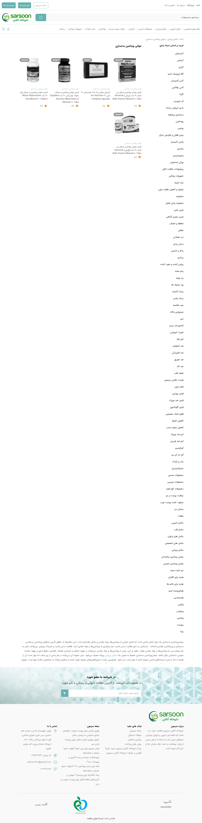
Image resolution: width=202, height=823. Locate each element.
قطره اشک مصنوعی (175, 414)
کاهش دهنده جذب (175, 427)
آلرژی (181, 67)
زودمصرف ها (8, 5)
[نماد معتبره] (41, 805)
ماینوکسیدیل (178, 468)
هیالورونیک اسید (176, 591)
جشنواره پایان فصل (175, 203)
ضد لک (180, 366)
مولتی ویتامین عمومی (173, 563)
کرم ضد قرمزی (177, 441)
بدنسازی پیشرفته (176, 115)
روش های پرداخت (133, 744)
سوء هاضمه (178, 305)
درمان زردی (178, 244)
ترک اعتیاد (179, 183)
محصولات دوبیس (175, 482)
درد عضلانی (178, 237)
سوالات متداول (134, 735)
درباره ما (181, 5)
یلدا (182, 631)
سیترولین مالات (177, 312)
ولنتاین (180, 618)
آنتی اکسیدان (177, 81)
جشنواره (180, 196)
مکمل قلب (179, 529)
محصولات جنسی (145, 29)
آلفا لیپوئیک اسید (176, 74)
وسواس (180, 611)
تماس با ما (170, 5)
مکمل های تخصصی (192, 29)
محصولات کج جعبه (175, 489)
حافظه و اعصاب (176, 223)
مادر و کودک (90, 29)
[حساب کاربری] (8, 29)
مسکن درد (179, 509)
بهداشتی (102, 29)
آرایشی (132, 29)
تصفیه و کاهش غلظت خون (171, 189)
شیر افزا (180, 339)
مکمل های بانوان (176, 536)
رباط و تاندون (177, 251)
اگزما (181, 94)
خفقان (181, 230)
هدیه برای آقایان (176, 577)
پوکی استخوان (177, 162)
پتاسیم (180, 149)
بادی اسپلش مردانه (175, 108)
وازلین (181, 604)
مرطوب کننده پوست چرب (172, 502)
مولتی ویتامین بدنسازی (133, 88)
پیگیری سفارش (134, 739)
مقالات (181, 516)
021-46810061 (46, 769)
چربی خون (179, 210)
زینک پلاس (178, 298)
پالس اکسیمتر (177, 142)
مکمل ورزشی (161, 29)
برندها (62, 29)
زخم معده (179, 271)
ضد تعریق (179, 359)
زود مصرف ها (177, 285)
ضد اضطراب (178, 346)
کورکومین (179, 448)
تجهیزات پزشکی (75, 29)
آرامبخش (179, 53)
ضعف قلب (179, 373)
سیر (182, 319)
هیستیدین (179, 597)
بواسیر (181, 128)
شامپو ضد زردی (176, 325)
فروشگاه (190, 5)
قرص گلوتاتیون (177, 407)
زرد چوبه (180, 278)
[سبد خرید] (3, 29)
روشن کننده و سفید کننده (172, 264)
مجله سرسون (41, 5)
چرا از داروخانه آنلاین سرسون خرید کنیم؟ (123, 748)
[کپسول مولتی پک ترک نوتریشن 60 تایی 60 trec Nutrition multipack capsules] (95, 70)
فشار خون (179, 387)
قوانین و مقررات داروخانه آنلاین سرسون (123, 753)
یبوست (180, 625)
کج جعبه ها (24, 5)
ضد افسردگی (178, 353)
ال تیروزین (179, 101)
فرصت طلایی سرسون (174, 380)
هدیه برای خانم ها (175, 584)
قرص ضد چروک (176, 400)
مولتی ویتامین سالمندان (172, 557)
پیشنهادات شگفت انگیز (173, 169)
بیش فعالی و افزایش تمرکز (171, 135)
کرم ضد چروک (177, 434)
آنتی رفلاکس (178, 87)
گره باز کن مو (178, 455)
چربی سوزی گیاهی (175, 217)
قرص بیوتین (178, 393)
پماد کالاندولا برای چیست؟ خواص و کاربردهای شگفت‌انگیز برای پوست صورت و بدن (80, 779)
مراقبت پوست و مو (117, 29)
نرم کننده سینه (177, 570)
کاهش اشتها (178, 421)
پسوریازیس (178, 155)
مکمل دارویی (175, 29)
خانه (198, 5)
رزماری (181, 257)
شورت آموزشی (177, 332)
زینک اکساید (178, 291)
